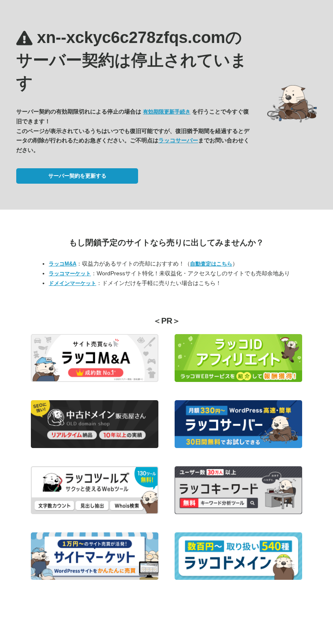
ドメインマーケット (72, 283)
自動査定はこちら (211, 264)
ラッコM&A (62, 264)
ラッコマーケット (70, 273)
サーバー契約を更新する (77, 176)
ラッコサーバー (178, 140)
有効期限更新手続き (166, 112)
